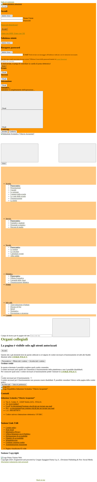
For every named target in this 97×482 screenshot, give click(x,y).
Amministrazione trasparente (16, 445)
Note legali (10, 430)
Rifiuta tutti (20, 361)
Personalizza (6, 361)
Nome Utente (28, 18)
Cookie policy (11, 428)
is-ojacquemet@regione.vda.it (31, 406)
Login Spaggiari (61, 59)
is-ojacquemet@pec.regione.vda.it (32, 408)
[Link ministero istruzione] (11, 4)
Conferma (12, 132)
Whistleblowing (12, 440)
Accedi (4, 6)
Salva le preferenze (19, 384)
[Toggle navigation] (19, 153)
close (4, 163)
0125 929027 (14, 404)
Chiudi (4, 72)
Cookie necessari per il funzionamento (15, 378)
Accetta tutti (37, 361)
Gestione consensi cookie (15, 442)
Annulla (4, 132)
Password (27, 21)
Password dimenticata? (9, 25)
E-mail (25, 55)
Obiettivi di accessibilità (14, 438)
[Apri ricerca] (77, 153)
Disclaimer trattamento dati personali (14, 462)
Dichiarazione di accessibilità (16, 436)
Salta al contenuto (7, 2)
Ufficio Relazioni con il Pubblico (18, 434)
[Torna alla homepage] (48, 134)
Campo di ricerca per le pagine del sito (15, 336)
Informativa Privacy (13, 432)
